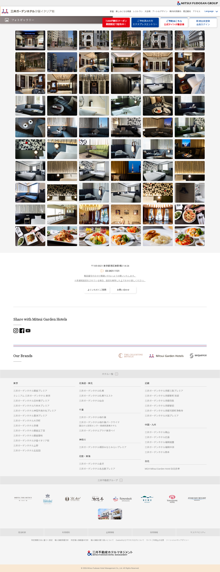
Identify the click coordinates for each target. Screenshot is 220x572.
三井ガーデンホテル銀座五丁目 (29, 430)
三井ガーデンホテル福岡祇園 (159, 442)
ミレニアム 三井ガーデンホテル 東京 (31, 395)
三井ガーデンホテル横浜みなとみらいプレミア (102, 447)
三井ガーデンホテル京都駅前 (159, 405)
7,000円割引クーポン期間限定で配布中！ (116, 22)
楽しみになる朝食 (123, 11)
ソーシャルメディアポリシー (177, 540)
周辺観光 (187, 11)
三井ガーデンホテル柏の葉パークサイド (99, 424)
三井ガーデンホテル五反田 (26, 450)
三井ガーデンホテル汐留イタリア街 (31, 440)
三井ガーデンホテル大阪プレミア (162, 415)
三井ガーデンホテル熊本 (157, 452)
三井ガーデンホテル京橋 (25, 425)
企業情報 (110, 532)
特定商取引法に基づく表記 (42, 540)
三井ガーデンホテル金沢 (91, 463)
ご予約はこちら (174, 22)
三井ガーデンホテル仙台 (91, 400)
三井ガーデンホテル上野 (25, 445)
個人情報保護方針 (62, 540)
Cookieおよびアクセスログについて (130, 540)
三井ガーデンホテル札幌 (91, 390)
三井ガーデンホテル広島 (157, 437)
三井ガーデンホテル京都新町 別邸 (162, 395)
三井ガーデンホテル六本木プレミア (31, 405)
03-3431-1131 (112, 270)
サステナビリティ (198, 532)
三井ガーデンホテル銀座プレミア (30, 390)
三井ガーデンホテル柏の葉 (92, 417)
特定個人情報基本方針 (80, 540)
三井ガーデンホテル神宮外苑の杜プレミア (34, 410)
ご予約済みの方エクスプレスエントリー (145, 22)
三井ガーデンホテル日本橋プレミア (31, 400)
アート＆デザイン (160, 11)
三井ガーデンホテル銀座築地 (28, 435)
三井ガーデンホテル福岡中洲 (159, 447)
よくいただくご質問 (96, 289)
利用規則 (66, 532)
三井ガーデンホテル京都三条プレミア (164, 390)
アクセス (196, 11)
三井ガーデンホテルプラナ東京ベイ (97, 430)
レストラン (138, 11)
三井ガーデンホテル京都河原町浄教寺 (164, 410)
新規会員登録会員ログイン (203, 22)
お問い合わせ (123, 289)
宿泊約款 (22, 532)
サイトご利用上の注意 (155, 540)
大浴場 (147, 11)
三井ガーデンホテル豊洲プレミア (30, 415)
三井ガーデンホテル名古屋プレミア (97, 468)
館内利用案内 (175, 11)
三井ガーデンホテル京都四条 (159, 400)
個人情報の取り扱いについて (102, 540)
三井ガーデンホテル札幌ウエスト (96, 395)
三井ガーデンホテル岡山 (157, 432)
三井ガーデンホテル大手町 (26, 420)
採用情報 (154, 532)
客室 (112, 11)
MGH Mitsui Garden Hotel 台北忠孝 (162, 468)
